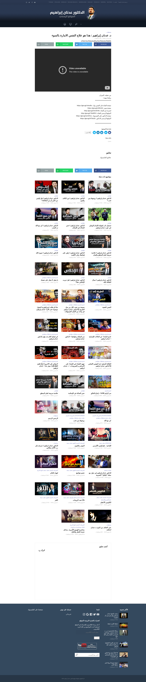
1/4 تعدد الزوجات (79, 500)
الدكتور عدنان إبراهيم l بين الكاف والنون (74, 199)
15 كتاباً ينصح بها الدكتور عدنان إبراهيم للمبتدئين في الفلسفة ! (111, 654)
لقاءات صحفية (107, 470)
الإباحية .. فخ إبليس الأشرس (102, 446)
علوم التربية (73, 525)
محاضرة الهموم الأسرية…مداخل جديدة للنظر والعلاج (74, 531)
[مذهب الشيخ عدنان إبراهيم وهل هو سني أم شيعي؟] (124, 615)
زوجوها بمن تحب (79, 421)
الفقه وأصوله (73, 497)
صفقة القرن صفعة (113, 624)
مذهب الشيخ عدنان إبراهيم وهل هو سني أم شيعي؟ (111, 615)
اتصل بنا (115, 2)
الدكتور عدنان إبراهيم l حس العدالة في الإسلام (75, 227)
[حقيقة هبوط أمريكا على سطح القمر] (124, 664)
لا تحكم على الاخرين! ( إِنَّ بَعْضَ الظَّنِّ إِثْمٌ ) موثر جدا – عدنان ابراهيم (47, 366)
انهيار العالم (54, 473)
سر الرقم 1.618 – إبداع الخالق (101, 393)
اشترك (97, 638)
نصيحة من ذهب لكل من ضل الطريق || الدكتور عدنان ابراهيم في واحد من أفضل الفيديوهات (74, 309)
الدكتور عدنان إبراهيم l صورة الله (47, 253)
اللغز (56, 500)
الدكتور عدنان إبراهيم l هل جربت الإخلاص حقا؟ (74, 281)
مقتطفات (108, 32)
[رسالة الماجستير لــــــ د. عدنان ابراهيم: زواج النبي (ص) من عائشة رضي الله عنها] (124, 632)
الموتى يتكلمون (80, 446)
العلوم (74, 443)
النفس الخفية (106, 307)
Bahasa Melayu (73, 2)
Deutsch (109, 2)
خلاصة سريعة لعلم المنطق (49, 393)
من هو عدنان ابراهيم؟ (122, 2)
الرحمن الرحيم (53, 418)
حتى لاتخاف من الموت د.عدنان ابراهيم (101, 529)
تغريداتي (68, 614)
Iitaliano (57, 2)
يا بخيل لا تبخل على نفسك (49, 280)
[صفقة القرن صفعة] (124, 625)
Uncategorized (106, 415)
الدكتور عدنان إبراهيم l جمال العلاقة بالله (101, 281)
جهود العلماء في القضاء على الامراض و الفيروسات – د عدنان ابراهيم (74, 366)
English (90, 2)
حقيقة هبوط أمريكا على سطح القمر (111, 664)
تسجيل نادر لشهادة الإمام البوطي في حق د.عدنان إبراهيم (100, 227)
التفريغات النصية (97, 415)
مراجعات (56, 443)
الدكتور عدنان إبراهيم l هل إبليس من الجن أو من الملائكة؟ (47, 199)
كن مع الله (107, 421)
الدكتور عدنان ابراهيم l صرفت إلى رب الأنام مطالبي (46, 447)
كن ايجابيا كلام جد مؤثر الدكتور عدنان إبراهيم (48, 338)
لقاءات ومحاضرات (80, 527)
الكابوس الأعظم (106, 502)
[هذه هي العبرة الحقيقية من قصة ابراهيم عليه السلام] (124, 644)
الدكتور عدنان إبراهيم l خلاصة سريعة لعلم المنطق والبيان (101, 254)
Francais (97, 2)
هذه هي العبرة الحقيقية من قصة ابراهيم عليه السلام (111, 644)
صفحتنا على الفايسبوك (35, 610)
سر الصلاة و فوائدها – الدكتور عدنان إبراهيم (75, 338)
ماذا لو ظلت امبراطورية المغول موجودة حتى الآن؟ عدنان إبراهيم (47, 308)
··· (81, 24)
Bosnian (64, 2)
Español (103, 2)
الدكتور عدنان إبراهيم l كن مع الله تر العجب (46, 227)
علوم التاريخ (40, 470)
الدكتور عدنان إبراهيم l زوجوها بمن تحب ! (99, 199)
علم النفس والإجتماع (106, 500)
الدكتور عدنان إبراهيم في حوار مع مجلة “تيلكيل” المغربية (100, 474)
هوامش (109, 196)
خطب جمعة (108, 418)
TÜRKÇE (51, 2)
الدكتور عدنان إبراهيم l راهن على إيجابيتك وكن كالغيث (74, 254)
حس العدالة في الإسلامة (76, 393)
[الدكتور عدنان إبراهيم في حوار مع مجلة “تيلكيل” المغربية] (99, 461)
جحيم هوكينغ (80, 473)
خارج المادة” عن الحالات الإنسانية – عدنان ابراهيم (100, 338)
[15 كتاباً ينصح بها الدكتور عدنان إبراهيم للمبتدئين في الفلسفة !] (124, 654)
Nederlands (82, 2)
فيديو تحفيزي (55, 277)
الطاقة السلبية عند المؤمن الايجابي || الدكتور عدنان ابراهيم (99, 365)
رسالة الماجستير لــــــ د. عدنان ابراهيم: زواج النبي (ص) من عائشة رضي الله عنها (111, 633)
